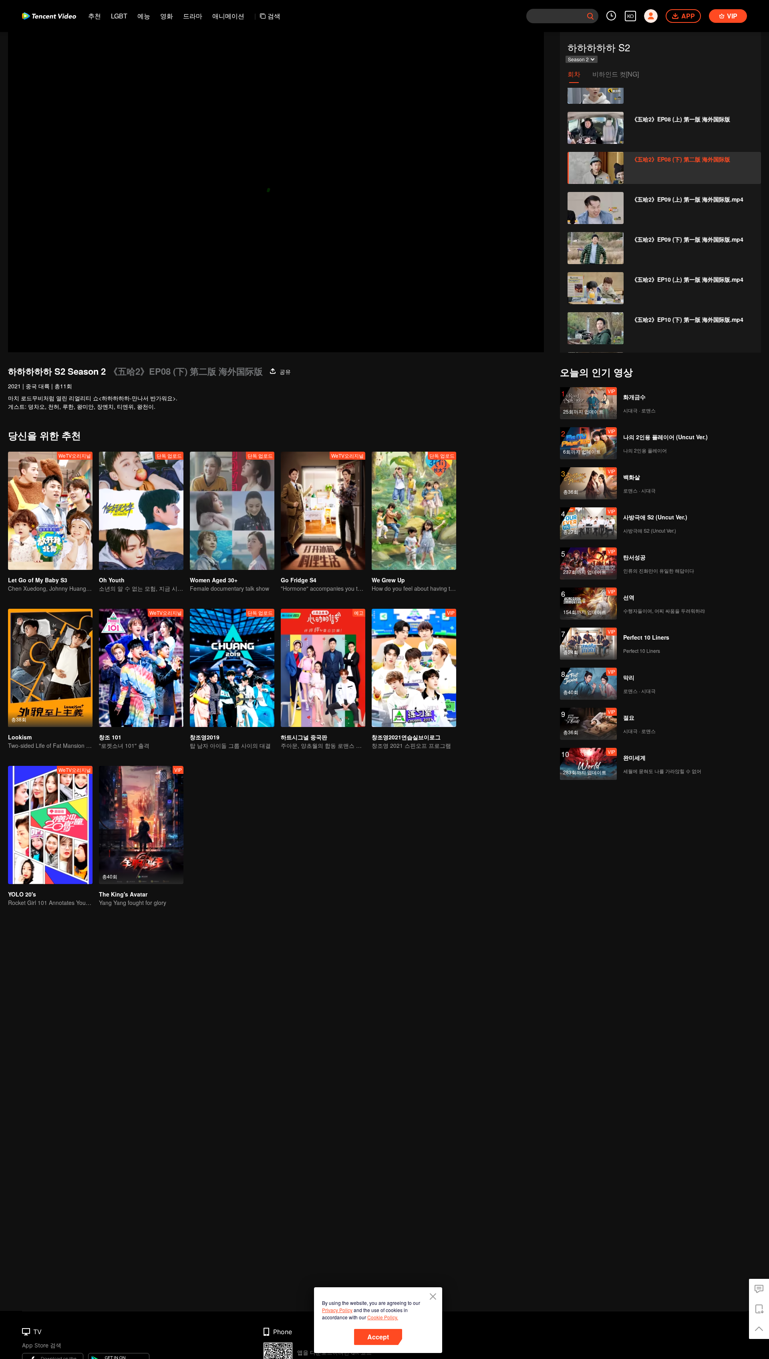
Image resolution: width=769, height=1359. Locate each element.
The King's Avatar (123, 894)
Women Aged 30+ (214, 580)
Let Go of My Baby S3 (37, 580)
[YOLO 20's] (50, 825)
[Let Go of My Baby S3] (50, 511)
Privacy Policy (337, 1309)
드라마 (192, 15)
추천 (94, 15)
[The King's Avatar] (141, 825)
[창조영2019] (232, 668)
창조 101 (110, 737)
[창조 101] (141, 668)
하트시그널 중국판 (304, 737)
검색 (274, 15)
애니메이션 (228, 15)
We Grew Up (388, 580)
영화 (166, 15)
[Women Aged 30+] (232, 511)
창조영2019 (204, 737)
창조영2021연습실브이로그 (406, 737)
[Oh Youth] (141, 511)
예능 (143, 15)
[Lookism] (50, 668)
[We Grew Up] (414, 511)
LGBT (119, 15)
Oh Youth (112, 580)
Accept (378, 1336)
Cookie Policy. (382, 1317)
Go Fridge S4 (298, 580)
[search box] (590, 16)
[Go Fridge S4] (323, 511)
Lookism (20, 737)
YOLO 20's (22, 894)
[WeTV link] (49, 16)
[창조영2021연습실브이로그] (414, 668)
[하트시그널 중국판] (323, 668)
